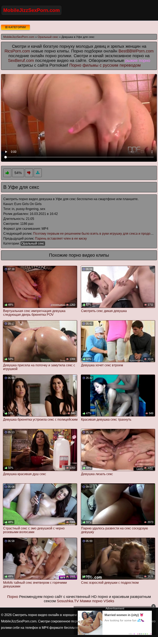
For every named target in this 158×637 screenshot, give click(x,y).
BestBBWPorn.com (136, 51)
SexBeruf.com (21, 60)
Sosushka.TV (68, 601)
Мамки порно (91, 601)
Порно (12, 597)
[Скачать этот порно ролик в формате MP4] (38, 173)
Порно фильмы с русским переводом (105, 65)
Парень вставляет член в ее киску (61, 238)
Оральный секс (32, 243)
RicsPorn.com (17, 51)
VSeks (108, 601)
